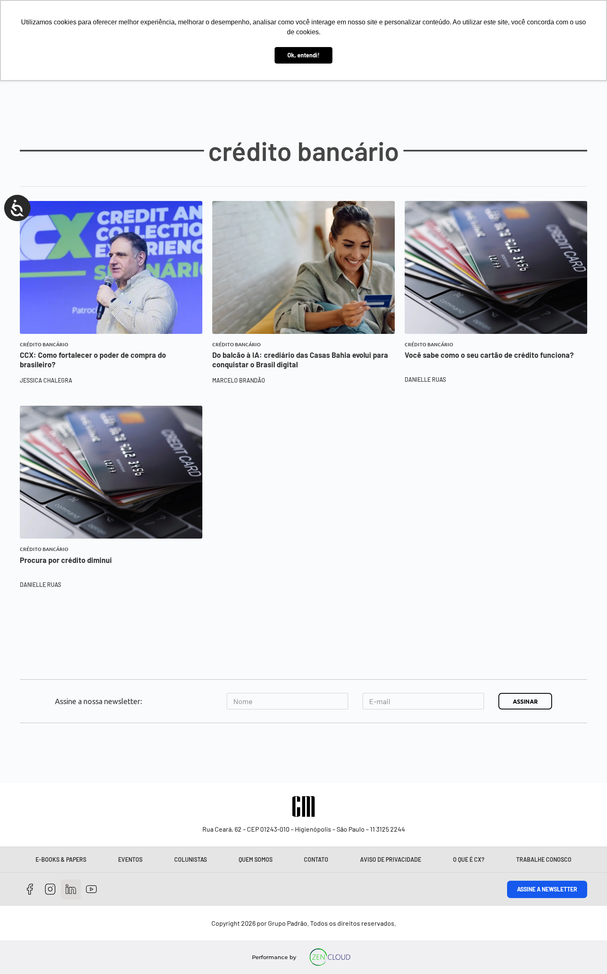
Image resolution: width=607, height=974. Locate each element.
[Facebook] (30, 889)
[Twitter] (71, 889)
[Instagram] (50, 889)
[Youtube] (91, 889)
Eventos (130, 859)
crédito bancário (44, 344)
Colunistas (190, 859)
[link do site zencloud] (330, 957)
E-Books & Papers (61, 859)
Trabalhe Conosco (543, 859)
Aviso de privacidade (390, 859)
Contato (316, 859)
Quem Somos (256, 859)
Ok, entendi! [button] (303, 55)
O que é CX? (468, 859)
